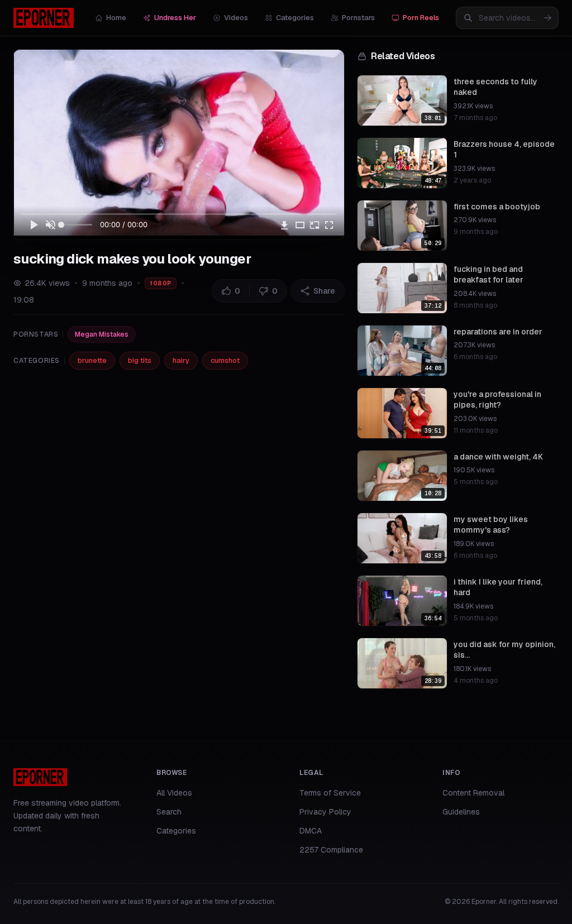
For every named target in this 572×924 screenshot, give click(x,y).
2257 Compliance (331, 850)
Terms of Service (330, 793)
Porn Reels (421, 17)
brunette (92, 360)
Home (116, 17)
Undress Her (175, 17)
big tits (139, 360)
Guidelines (461, 812)
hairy (181, 360)
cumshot (225, 360)
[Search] (547, 18)
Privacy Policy (325, 812)
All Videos (174, 793)
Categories (295, 17)
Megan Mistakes (101, 334)
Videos (236, 17)
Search (169, 812)
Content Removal (473, 793)
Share (324, 291)
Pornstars (358, 17)
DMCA (310, 831)
